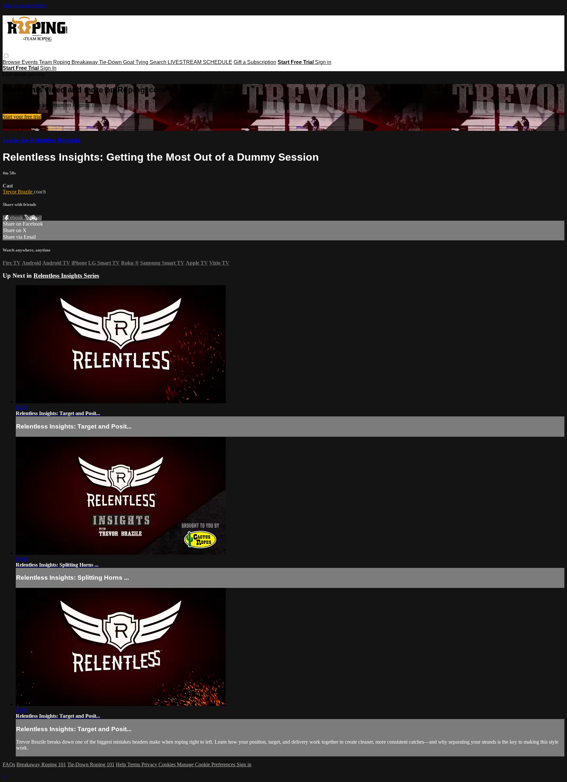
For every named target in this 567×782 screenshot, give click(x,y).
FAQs (9, 764)
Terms (134, 764)
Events (30, 62)
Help (121, 764)
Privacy (149, 764)
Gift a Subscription (255, 62)
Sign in (323, 62)
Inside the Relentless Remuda (42, 140)
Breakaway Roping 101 (41, 764)
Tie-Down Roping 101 (91, 764)
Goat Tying (136, 62)
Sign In (48, 68)
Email (36, 217)
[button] (6, 56)
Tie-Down (111, 62)
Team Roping (55, 62)
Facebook (13, 217)
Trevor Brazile (18, 191)
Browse (12, 62)
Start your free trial (22, 116)
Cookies (167, 764)
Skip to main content (24, 5)
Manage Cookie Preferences (207, 764)
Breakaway (85, 62)
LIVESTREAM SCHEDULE (200, 62)
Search (159, 62)
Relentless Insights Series (66, 275)
